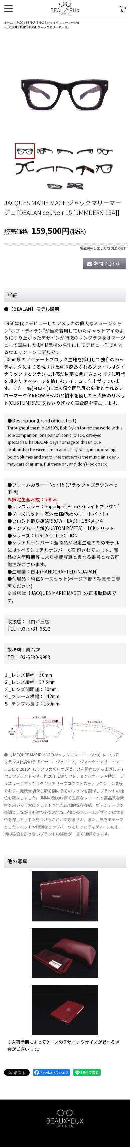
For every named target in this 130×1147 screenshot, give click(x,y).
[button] (25, 151)
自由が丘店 (37, 621)
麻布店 (33, 649)
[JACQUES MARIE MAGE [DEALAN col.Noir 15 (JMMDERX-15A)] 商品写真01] (65, 91)
